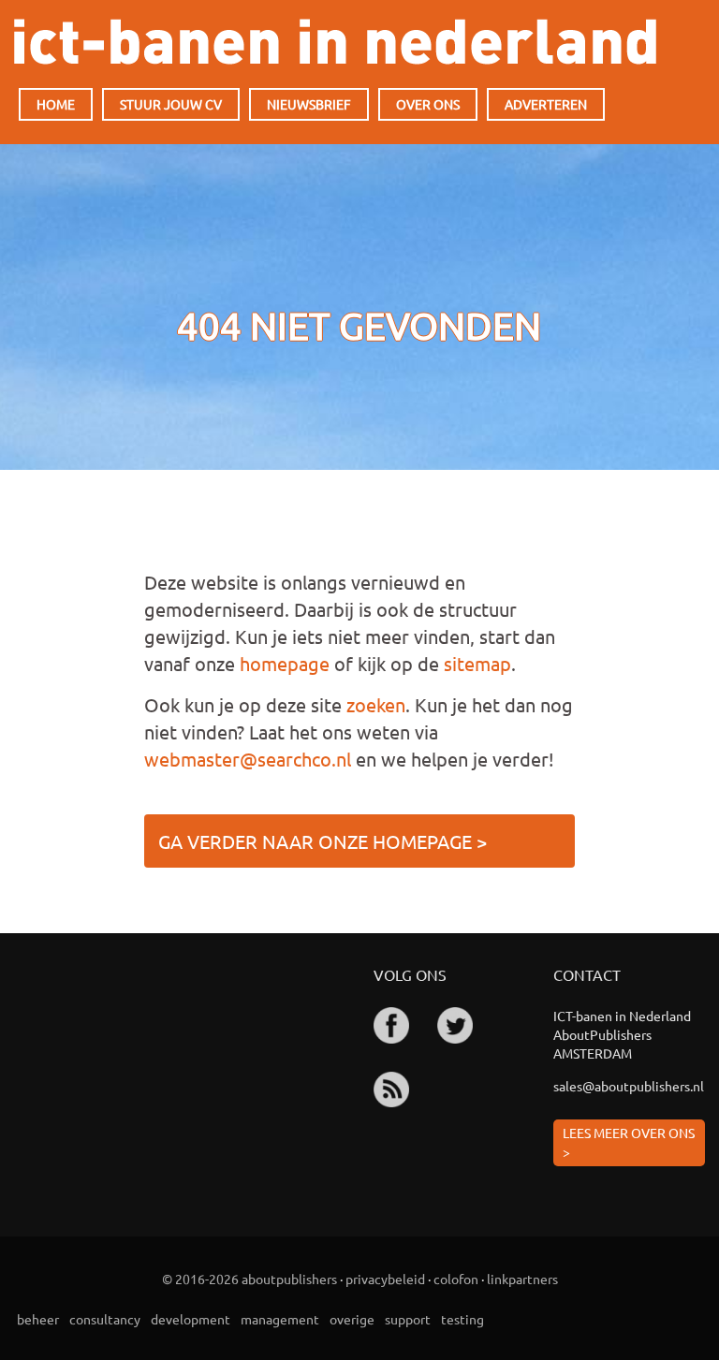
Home (56, 103)
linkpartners (522, 1278)
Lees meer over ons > (629, 1142)
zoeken (375, 704)
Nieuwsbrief (309, 103)
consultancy (104, 1318)
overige (352, 1318)
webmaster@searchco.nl (247, 758)
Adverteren (546, 103)
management (280, 1318)
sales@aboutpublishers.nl (628, 1085)
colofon (455, 1278)
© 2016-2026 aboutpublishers (249, 1278)
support (408, 1318)
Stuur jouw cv (171, 103)
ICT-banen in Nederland (335, 42)
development (190, 1318)
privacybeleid (385, 1278)
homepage (285, 663)
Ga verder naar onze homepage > (322, 841)
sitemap (477, 663)
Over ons (428, 103)
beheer (38, 1318)
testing (462, 1318)
